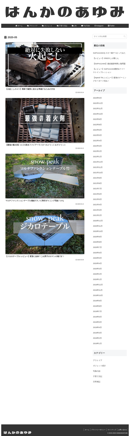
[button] (124, 36)
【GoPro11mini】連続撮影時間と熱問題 (109, 64)
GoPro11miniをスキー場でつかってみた (109, 53)
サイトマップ (112, 429)
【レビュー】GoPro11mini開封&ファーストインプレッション (109, 70)
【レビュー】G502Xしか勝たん (106, 58)
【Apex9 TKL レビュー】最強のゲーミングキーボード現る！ (109, 79)
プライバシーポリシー (98, 429)
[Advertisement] (110, 402)
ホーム (87, 429)
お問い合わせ (122, 429)
